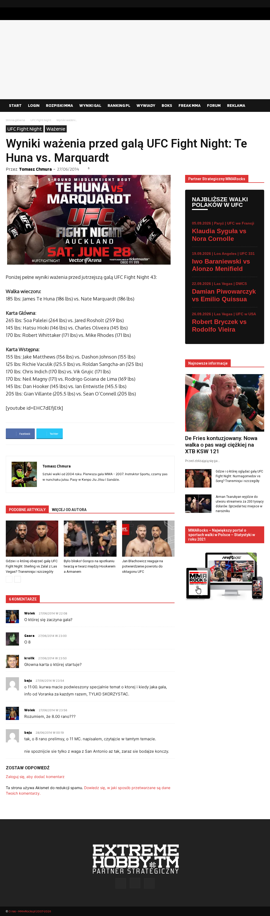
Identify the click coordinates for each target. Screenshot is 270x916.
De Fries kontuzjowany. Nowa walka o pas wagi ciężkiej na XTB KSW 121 (221, 445)
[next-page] (17, 579)
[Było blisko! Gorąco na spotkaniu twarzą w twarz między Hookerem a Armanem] (90, 539)
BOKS (167, 105)
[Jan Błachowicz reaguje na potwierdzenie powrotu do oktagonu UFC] (148, 539)
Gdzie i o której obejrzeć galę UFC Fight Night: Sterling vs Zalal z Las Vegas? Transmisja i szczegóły (31, 566)
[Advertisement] (135, 60)
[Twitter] (260, 3)
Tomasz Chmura (35, 169)
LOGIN (34, 105)
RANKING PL (119, 105)
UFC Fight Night (40, 120)
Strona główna (15, 120)
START (15, 105)
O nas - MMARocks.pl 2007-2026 (29, 911)
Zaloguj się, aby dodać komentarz (35, 776)
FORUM (214, 105)
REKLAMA (236, 105)
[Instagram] (252, 3)
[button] (258, 106)
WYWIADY (146, 105)
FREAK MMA (190, 105)
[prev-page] (9, 579)
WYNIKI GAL (90, 105)
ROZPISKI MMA (59, 105)
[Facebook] (243, 3)
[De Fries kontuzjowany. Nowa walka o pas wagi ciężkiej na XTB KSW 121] (224, 403)
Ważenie (55, 129)
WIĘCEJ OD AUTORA (69, 510)
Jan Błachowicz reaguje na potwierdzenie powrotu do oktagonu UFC (142, 566)
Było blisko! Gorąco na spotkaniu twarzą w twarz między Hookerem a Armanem (89, 566)
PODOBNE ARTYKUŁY (27, 510)
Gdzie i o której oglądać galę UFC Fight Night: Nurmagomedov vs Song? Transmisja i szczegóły (239, 476)
